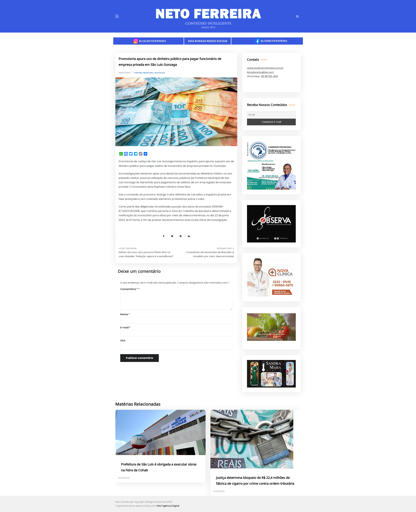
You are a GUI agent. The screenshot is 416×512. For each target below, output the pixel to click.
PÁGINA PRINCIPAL (144, 73)
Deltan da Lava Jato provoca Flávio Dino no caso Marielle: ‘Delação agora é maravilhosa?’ (146, 254)
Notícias (160, 73)
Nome (125, 314)
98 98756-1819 (269, 76)
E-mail (125, 327)
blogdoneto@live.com (260, 72)
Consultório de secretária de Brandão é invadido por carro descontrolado (210, 254)
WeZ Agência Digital (168, 505)
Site (122, 340)
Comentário (129, 289)
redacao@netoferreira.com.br (265, 68)
